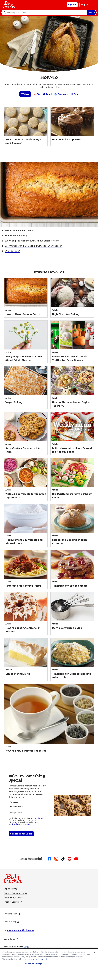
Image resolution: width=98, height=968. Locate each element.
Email (49, 94)
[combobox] (46, 12)
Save (26, 94)
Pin (38, 94)
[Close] (94, 952)
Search (92, 12)
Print (76, 94)
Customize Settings (33, 964)
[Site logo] (14, 879)
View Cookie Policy (41, 959)
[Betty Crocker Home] (8, 4)
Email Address (16, 806)
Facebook (63, 94)
